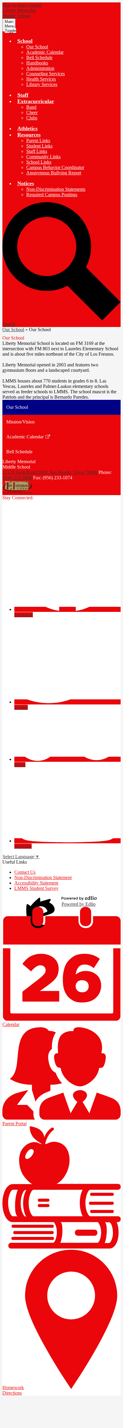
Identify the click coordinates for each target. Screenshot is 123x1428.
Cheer (32, 112)
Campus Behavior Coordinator (55, 167)
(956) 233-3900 (17, 477)
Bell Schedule (39, 57)
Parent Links (38, 140)
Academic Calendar (45, 52)
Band (31, 107)
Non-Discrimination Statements (55, 189)
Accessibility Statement (36, 882)
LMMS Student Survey (36, 888)
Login (41, 901)
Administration (40, 68)
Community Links (43, 156)
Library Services (41, 84)
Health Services (41, 79)
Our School (37, 46)
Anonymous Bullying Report (53, 172)
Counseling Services (45, 73)
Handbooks (37, 62)
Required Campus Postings (51, 194)
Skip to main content (21, 4)
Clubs (31, 117)
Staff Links (36, 151)
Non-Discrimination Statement (43, 877)
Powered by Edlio (78, 904)
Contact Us (25, 872)
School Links (38, 162)
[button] (25, 41)
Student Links (39, 145)
